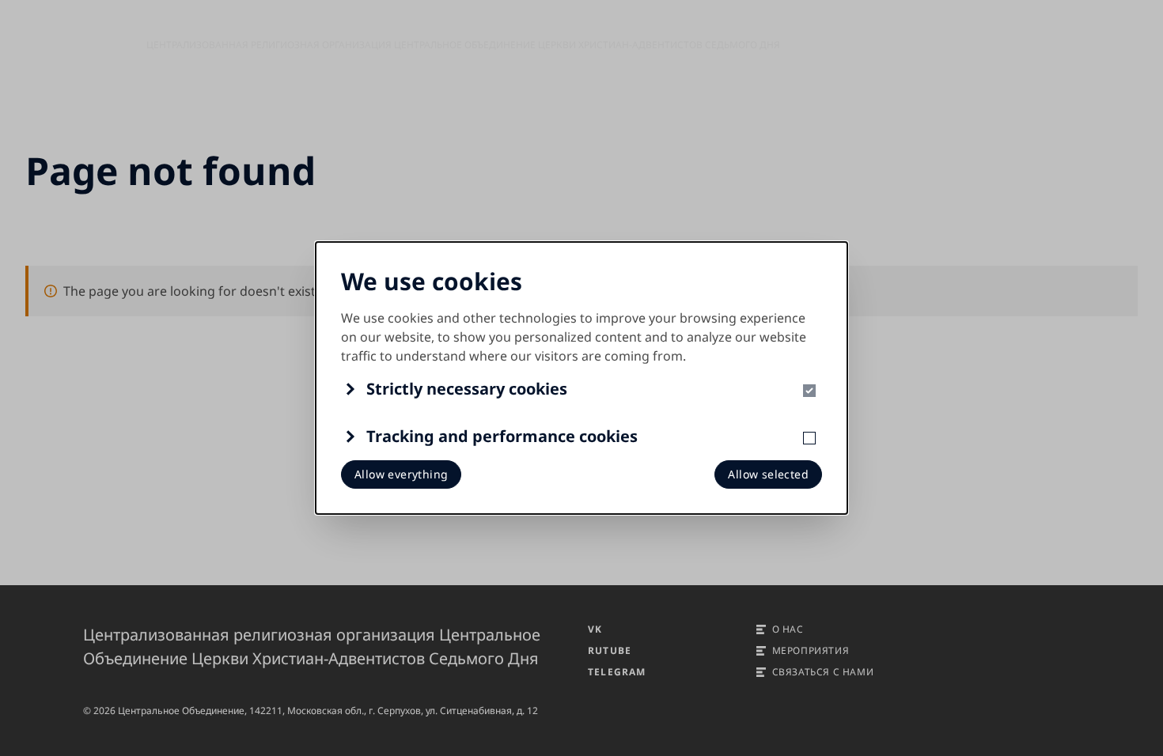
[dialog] (581, 378)
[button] (581, 389)
